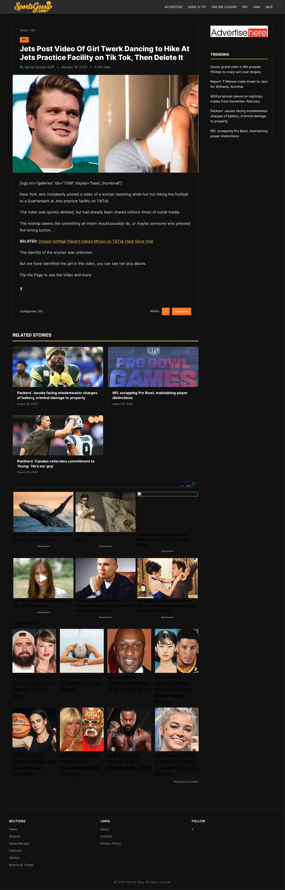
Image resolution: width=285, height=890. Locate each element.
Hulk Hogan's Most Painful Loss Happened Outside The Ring (80, 764)
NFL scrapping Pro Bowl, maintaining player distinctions (239, 133)
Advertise (174, 7)
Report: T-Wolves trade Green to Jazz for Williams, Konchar (239, 84)
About (104, 829)
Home (24, 30)
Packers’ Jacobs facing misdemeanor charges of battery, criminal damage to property (57, 395)
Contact (106, 836)
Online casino (224, 7)
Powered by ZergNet (186, 781)
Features (15, 850)
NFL (245, 7)
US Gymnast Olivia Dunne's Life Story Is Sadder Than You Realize (176, 764)
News (13, 829)
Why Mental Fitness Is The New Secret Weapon (81, 683)
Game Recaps (19, 843)
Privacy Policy (110, 843)
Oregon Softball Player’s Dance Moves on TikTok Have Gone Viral (96, 241)
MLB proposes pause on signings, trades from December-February (236, 98)
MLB (269, 7)
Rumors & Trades (21, 865)
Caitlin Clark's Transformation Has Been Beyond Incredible (34, 764)
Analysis (15, 836)
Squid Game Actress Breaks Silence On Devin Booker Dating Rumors (173, 689)
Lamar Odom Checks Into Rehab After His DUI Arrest (129, 683)
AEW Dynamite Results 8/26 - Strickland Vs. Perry (129, 761)
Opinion (14, 857)
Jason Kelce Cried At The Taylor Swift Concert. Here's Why (33, 686)
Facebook (181, 311)
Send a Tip (197, 7)
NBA (257, 7)
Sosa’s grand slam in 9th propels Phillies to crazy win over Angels (235, 69)
